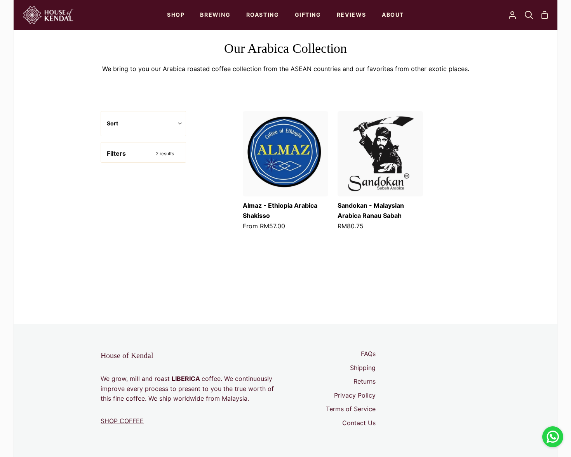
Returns (364, 381)
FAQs (368, 354)
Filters (140, 153)
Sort (112, 123)
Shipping (363, 368)
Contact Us (359, 423)
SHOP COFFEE (122, 421)
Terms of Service (351, 409)
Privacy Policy (355, 395)
